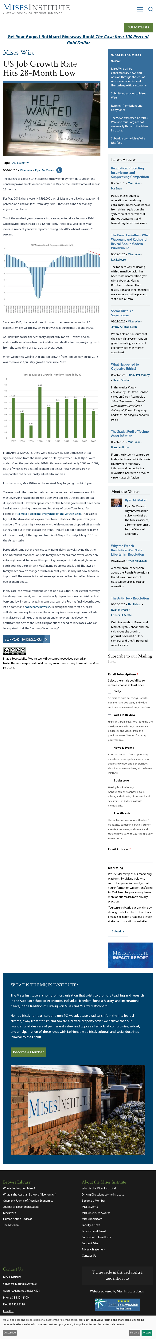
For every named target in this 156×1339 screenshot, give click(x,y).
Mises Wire (18, 53)
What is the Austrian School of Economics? (29, 1194)
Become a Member (28, 1052)
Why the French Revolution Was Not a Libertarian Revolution (127, 551)
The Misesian (123, 813)
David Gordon (121, 380)
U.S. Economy (20, 162)
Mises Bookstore (92, 1219)
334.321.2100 (20, 1297)
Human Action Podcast (17, 1219)
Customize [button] (10, 1332)
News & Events (124, 747)
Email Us (8, 1311)
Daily (117, 691)
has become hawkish (37, 607)
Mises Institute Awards (96, 1213)
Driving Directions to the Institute (103, 1194)
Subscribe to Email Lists (96, 1237)
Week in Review (124, 715)
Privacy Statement (94, 1249)
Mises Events (90, 1206)
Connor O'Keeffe (121, 615)
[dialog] (78, 1327)
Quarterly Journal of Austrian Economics (28, 1200)
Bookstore (121, 780)
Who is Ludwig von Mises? (19, 1188)
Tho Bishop (134, 604)
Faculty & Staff (91, 1225)
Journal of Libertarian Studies (21, 1206)
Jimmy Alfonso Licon (124, 327)
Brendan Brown (120, 447)
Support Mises (138, 27)
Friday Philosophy (139, 375)
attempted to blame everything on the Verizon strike (48, 514)
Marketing (115, 868)
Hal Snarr (116, 188)
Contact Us (89, 1255)
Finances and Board (94, 1231)
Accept (146, 1332)
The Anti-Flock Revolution (130, 598)
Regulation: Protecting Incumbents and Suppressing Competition (130, 173)
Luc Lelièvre (118, 259)
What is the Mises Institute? (99, 1188)
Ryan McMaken (44, 170)
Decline (134, 1332)
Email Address (119, 849)
